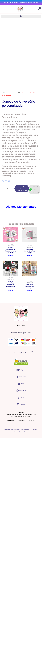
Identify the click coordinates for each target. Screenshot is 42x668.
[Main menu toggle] (4, 9)
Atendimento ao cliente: (15, 420)
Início (3, 93)
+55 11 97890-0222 (29, 420)
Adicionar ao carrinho (21, 188)
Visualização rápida (10, 240)
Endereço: (21, 412)
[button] (21, 16)
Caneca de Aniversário (13, 93)
